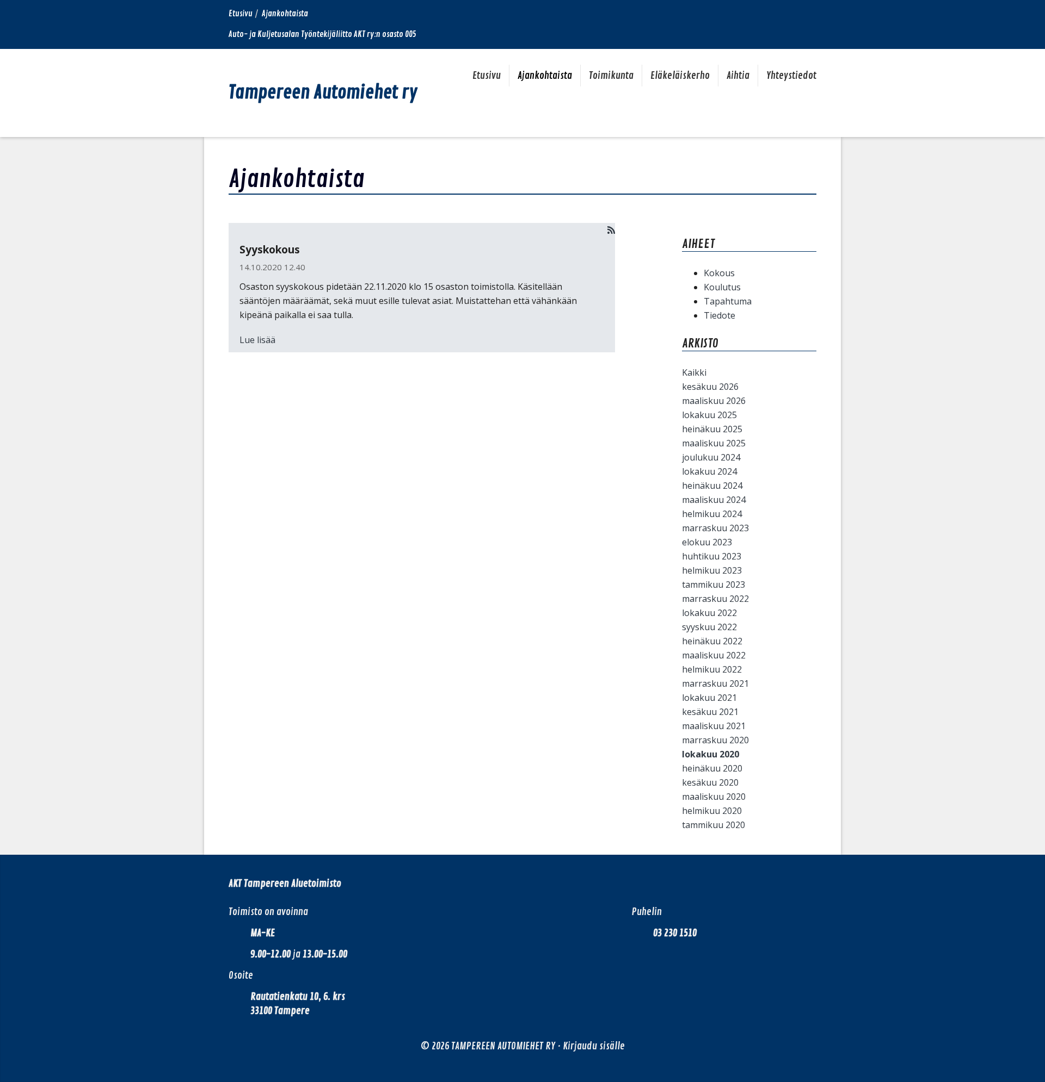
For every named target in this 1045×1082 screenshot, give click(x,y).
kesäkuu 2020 (710, 782)
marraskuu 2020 (715, 740)
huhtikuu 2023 (711, 556)
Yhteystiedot (791, 76)
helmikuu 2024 (712, 514)
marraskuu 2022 (715, 599)
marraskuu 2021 (715, 683)
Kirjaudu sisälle (594, 1046)
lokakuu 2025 (709, 415)
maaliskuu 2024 (714, 500)
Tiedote (719, 315)
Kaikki (694, 372)
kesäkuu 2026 (710, 387)
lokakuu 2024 (709, 471)
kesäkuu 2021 (710, 712)
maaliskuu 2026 (714, 401)
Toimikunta (611, 76)
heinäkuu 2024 (712, 486)
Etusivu (241, 14)
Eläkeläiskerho (680, 76)
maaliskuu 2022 (714, 655)
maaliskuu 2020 (714, 797)
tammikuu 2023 (713, 584)
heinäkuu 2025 (712, 429)
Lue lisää (257, 340)
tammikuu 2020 (713, 825)
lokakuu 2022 (709, 613)
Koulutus (722, 287)
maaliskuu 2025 (714, 443)
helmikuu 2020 (712, 811)
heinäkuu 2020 (712, 768)
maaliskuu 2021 (714, 726)
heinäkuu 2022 (712, 641)
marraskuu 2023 (715, 528)
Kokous (719, 273)
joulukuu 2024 (711, 457)
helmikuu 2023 (712, 570)
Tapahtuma (728, 301)
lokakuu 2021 (709, 698)
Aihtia (738, 76)
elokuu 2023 (707, 542)
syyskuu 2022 (709, 627)
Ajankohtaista (545, 76)
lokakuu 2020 (710, 754)
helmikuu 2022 (712, 669)
